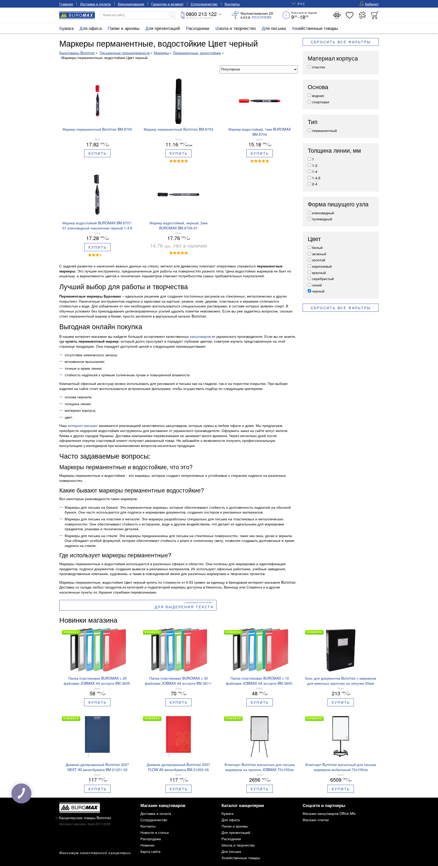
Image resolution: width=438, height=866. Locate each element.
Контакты (232, 3)
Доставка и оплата (95, 3)
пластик (318, 66)
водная (318, 95)
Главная (66, 3)
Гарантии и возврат (167, 3)
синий (317, 284)
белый (317, 247)
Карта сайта (150, 851)
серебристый (323, 278)
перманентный (324, 130)
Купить (97, 153)
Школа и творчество (235, 28)
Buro (81, 15)
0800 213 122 (201, 13)
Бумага (66, 28)
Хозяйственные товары (315, 28)
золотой (318, 259)
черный (318, 290)
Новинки (147, 845)
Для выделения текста (184, 606)
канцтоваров (200, 336)
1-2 (314, 165)
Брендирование (131, 3)
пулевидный (322, 218)
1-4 (314, 171)
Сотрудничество (204, 3)
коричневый (322, 266)
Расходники (197, 28)
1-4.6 (316, 177)
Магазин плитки (316, 819)
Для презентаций (162, 28)
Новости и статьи (154, 832)
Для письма (274, 28)
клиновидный (323, 212)
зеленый (319, 253)
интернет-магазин (83, 425)
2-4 (314, 183)
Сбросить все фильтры (341, 42)
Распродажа (150, 838)
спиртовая (320, 101)
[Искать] (172, 15)
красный (319, 272)
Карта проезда (261, 17)
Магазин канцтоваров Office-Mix (329, 813)
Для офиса (91, 28)
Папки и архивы (123, 28)
